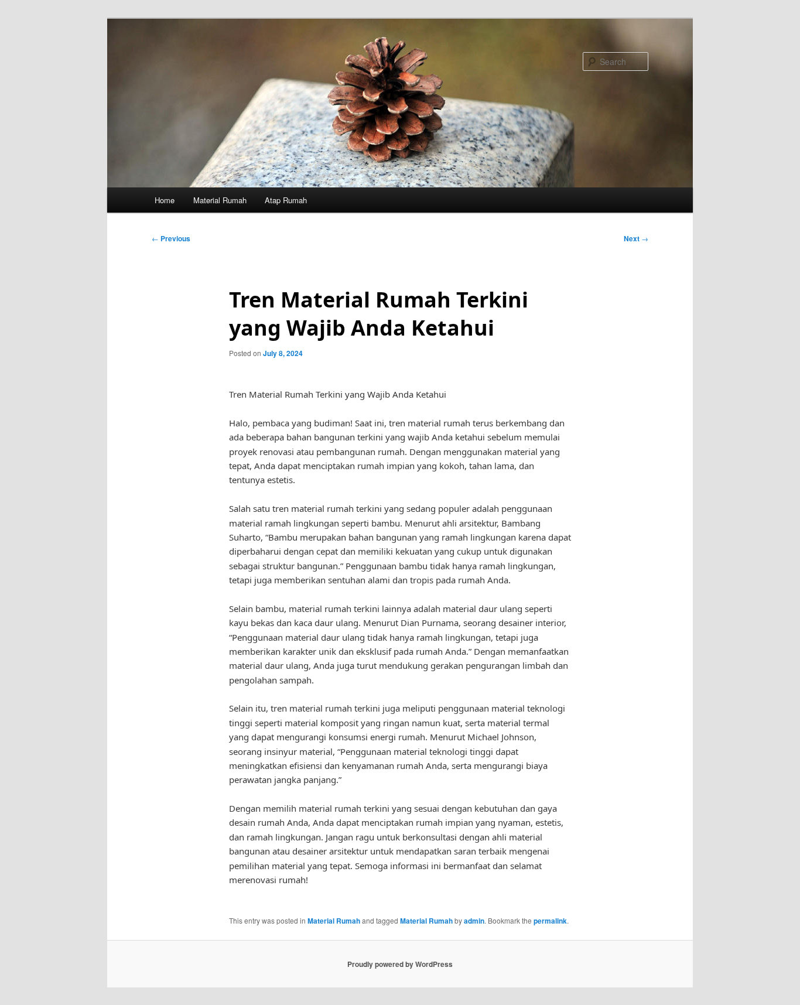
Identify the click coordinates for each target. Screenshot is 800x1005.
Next (636, 238)
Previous (171, 238)
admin (474, 920)
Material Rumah (220, 200)
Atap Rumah (286, 200)
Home (165, 200)
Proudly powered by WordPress (400, 964)
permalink (550, 920)
